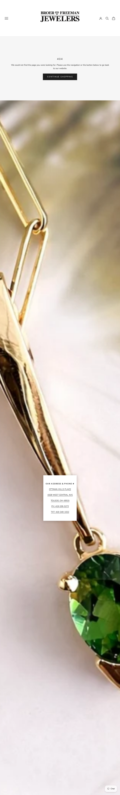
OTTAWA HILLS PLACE (60, 489)
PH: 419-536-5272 (60, 506)
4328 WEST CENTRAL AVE (60, 495)
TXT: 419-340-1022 (60, 512)
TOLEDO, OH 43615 (60, 500)
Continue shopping (60, 76)
